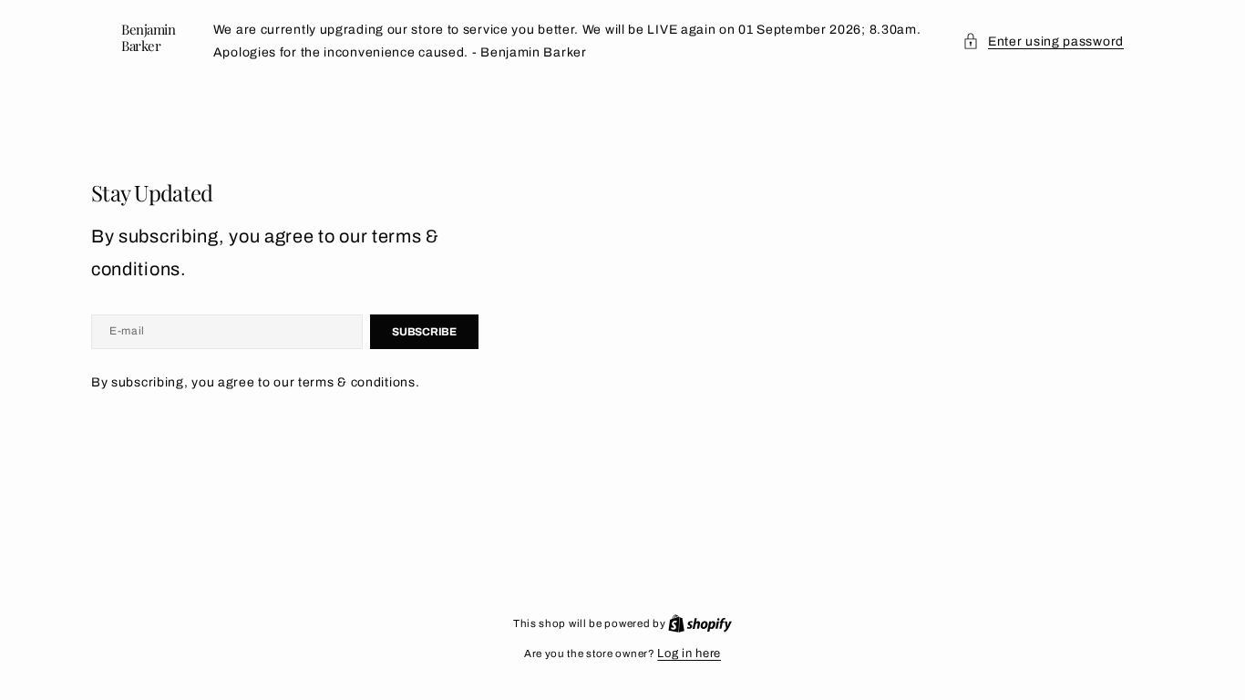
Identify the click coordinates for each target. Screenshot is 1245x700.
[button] (1043, 41)
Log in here (689, 653)
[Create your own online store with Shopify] (700, 623)
